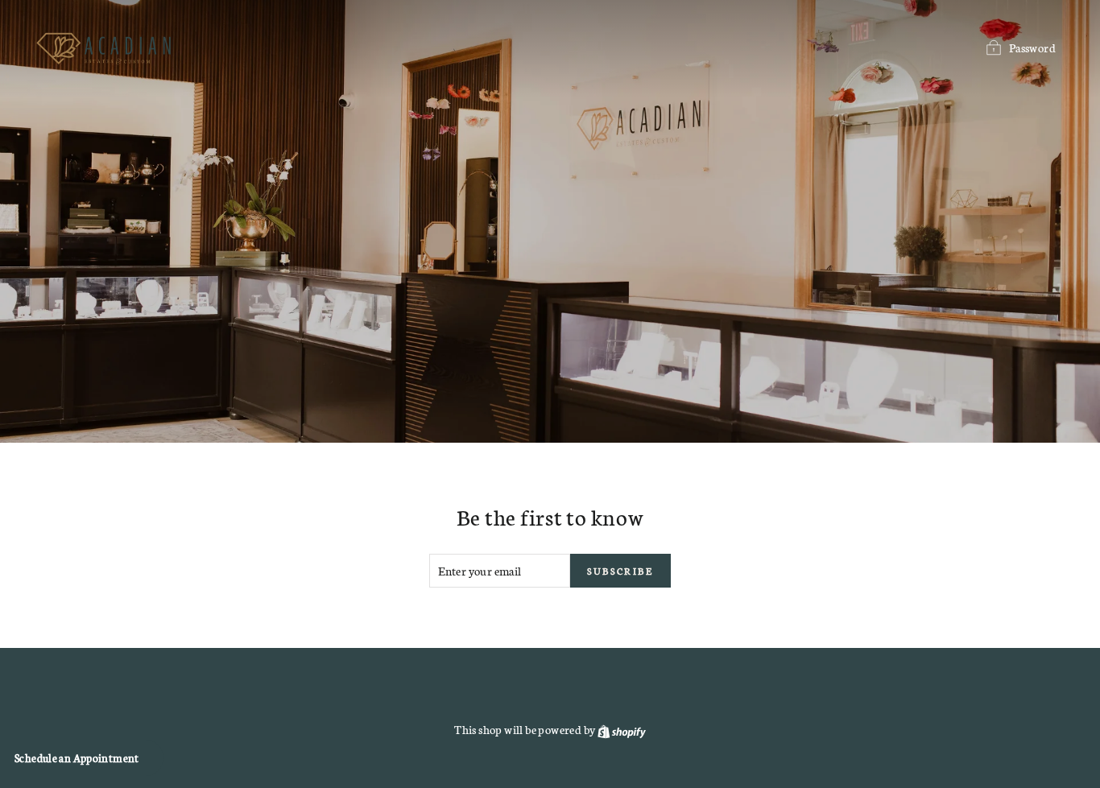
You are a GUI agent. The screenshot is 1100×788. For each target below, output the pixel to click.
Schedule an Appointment (76, 757)
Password (1032, 47)
